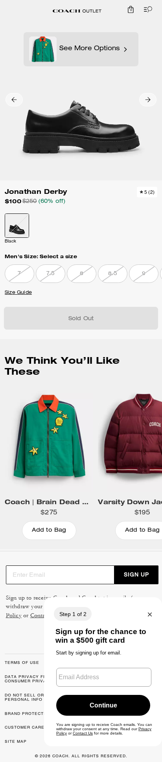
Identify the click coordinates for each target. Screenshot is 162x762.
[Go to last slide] (14, 100)
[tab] (77, 11)
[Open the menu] (146, 9)
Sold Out (81, 319)
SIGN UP (136, 574)
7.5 (50, 274)
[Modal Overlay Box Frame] (103, 671)
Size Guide (18, 292)
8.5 (112, 274)
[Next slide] (148, 100)
